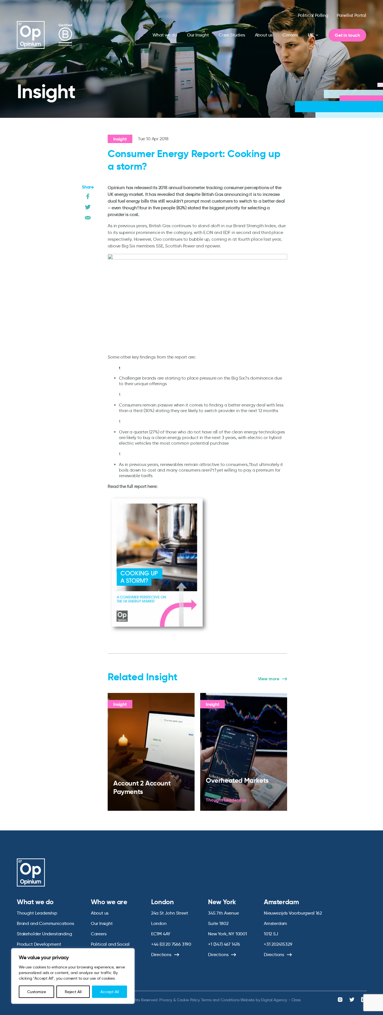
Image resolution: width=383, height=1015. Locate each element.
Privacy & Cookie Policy (179, 999)
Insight (120, 139)
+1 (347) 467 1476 (224, 944)
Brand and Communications (45, 923)
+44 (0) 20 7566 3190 (171, 944)
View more (268, 679)
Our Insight (198, 35)
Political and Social (110, 944)
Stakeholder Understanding (44, 933)
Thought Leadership (37, 913)
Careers (290, 35)
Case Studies (232, 35)
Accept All (109, 991)
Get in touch (347, 35)
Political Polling (313, 15)
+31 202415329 (278, 944)
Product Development (39, 944)
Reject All (73, 991)
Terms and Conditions (220, 999)
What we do (165, 35)
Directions (161, 954)
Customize (36, 991)
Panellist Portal (351, 15)
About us (264, 35)
